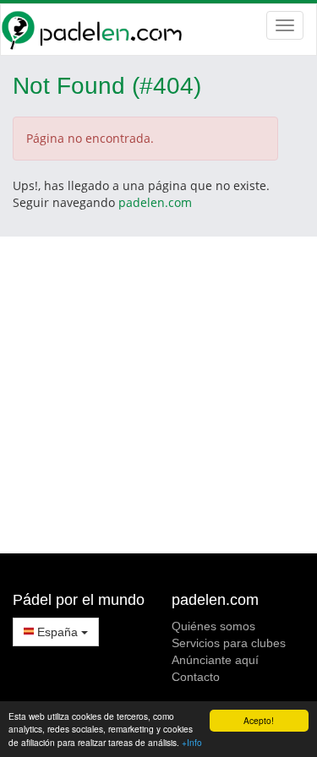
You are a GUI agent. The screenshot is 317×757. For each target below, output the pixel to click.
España (57, 632)
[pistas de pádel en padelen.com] (158, 29)
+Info (192, 742)
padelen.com (155, 202)
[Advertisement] (158, 395)
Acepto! (258, 720)
